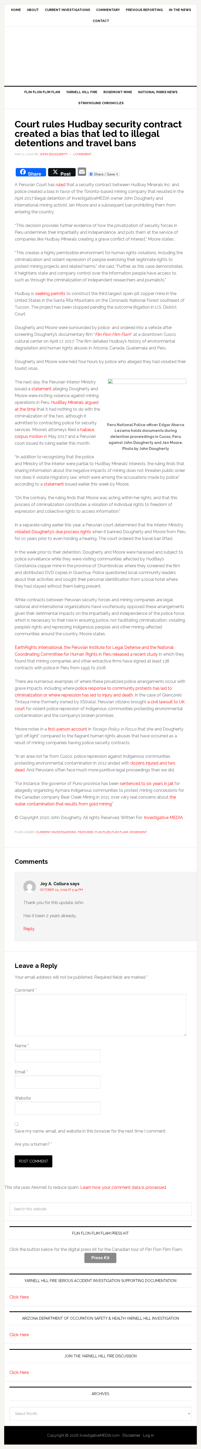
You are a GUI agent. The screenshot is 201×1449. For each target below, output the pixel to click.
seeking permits (50, 293)
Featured (85, 832)
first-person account (67, 729)
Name (22, 1045)
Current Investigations (56, 832)
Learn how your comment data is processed (123, 1187)
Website (23, 1098)
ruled (60, 184)
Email (21, 1071)
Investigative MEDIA (100, 54)
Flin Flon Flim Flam (111, 832)
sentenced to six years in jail (146, 783)
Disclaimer (131, 1435)
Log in (148, 1435)
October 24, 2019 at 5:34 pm (61, 889)
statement (41, 388)
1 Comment (82, 154)
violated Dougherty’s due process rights (53, 531)
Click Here (19, 1297)
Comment (26, 990)
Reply (29, 928)
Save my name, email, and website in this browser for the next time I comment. (90, 1131)
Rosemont (138, 832)
